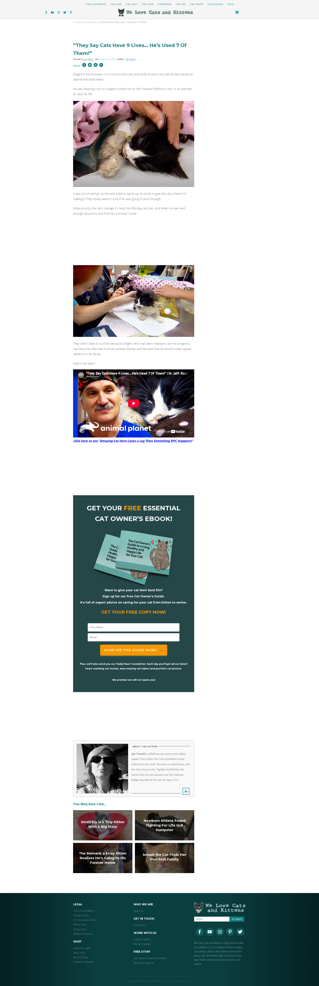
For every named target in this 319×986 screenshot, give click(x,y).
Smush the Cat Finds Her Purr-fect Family (164, 858)
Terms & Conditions (84, 910)
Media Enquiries (142, 943)
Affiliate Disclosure (83, 933)
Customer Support (83, 961)
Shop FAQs (79, 952)
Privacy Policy (80, 929)
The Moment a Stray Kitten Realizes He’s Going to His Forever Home (102, 858)
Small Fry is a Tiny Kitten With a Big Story (102, 825)
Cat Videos (88, 59)
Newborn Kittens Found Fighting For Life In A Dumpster (164, 825)
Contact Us (140, 925)
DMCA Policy (79, 924)
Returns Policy (80, 957)
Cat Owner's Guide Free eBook (150, 958)
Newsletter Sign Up (144, 962)
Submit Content (142, 939)
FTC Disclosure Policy (84, 920)
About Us (139, 910)
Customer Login (81, 948)
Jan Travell (130, 59)
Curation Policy (81, 915)
